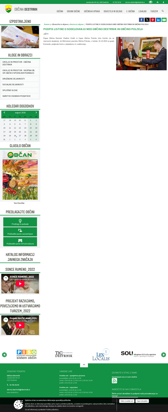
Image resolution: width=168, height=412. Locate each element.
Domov (47, 24)
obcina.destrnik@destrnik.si (135, 2)
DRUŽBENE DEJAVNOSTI (13, 78)
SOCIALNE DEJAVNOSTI (13, 84)
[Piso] (27, 354)
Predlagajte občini (20, 212)
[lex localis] (101, 354)
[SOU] (138, 354)
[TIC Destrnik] (64, 354)
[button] (4, 354)
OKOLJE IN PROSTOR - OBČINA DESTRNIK (16, 63)
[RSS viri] (115, 380)
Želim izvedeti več (127, 401)
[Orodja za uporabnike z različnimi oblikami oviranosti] (151, 2)
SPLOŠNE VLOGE (10, 90)
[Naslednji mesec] (36, 112)
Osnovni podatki (16, 371)
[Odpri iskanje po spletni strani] (163, 11)
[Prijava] (163, 2)
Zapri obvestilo (142, 401)
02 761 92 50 (117, 2)
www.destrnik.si (12, 392)
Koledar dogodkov (20, 106)
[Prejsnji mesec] (4, 112)
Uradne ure (65, 371)
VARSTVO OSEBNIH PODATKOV (16, 96)
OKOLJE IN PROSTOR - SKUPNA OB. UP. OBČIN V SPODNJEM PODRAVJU (18, 71)
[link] (141, 20)
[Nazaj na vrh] (84, 365)
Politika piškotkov (52, 409)
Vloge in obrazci (20, 55)
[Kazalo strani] (157, 2)
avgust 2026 (20, 112)
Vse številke (19, 203)
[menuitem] (60, 9)
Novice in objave (76, 24)
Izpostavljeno (20, 21)
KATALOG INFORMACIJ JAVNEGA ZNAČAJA (20, 257)
